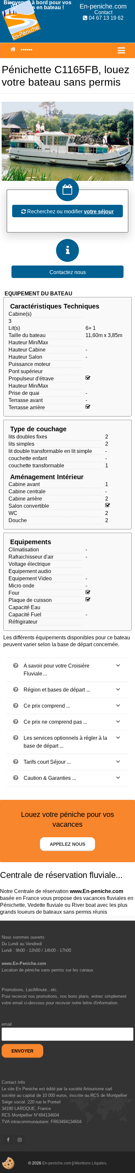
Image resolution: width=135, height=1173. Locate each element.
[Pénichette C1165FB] (67, 141)
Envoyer (22, 1051)
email (7, 1024)
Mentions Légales (90, 1163)
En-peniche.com (56, 1163)
